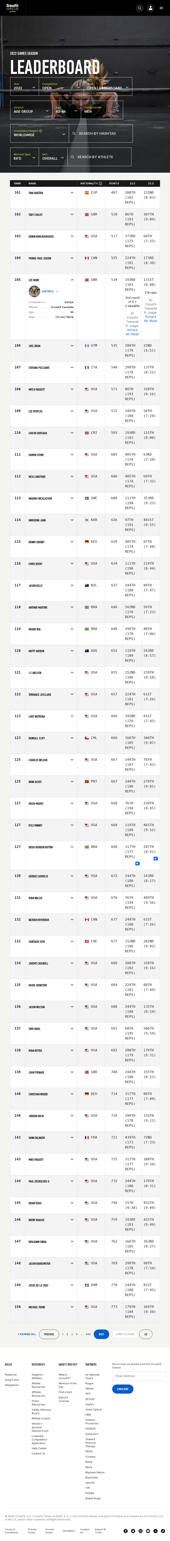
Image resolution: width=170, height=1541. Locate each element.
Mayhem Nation (94, 1472)
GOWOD (90, 1428)
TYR (87, 1488)
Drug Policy (12, 1379)
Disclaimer (69, 1530)
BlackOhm (91, 1477)
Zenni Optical (93, 1409)
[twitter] (133, 1531)
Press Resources (38, 1402)
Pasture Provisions (91, 1421)
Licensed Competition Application (39, 1440)
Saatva (89, 1404)
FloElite (89, 1493)
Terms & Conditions (11, 1531)
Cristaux (90, 1456)
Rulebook (11, 1374)
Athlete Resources (38, 1385)
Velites (89, 1388)
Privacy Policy (32, 1531)
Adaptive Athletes (37, 1376)
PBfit (88, 1414)
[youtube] (148, 1531)
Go (145, 1334)
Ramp (88, 1461)
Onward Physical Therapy (90, 1443)
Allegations (12, 1385)
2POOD (90, 1399)
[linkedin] (155, 1531)
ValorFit (90, 1482)
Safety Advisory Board (41, 1411)
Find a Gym (65, 1392)
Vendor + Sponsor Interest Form (40, 1427)
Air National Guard (92, 1376)
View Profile (48, 291)
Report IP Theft (100, 1531)
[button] (161, 8)
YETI (87, 1393)
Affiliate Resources (38, 1394)
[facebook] (126, 1531)
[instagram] (140, 1531)
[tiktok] (163, 1531)
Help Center (39, 1448)
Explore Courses (64, 1399)
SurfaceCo (91, 1434)
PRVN (88, 1451)
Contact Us (38, 1453)
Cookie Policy (49, 1531)
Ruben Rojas (93, 1498)
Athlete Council (41, 1418)
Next (101, 1334)
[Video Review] (137, 864)
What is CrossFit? (64, 1376)
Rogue (89, 1383)
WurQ (88, 1467)
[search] (140, 8)
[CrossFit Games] (13, 8)
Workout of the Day (67, 1385)
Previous (49, 1334)
